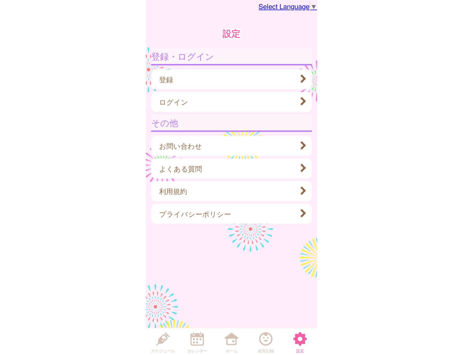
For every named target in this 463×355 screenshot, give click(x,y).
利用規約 (173, 191)
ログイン (173, 102)
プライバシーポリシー (195, 214)
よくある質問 (180, 168)
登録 (166, 79)
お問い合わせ (180, 146)
